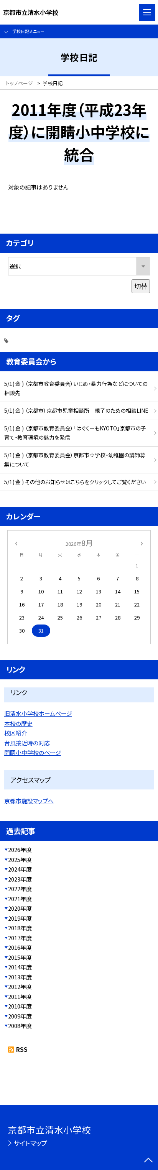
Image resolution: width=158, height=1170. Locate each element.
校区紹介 (15, 733)
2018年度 (20, 928)
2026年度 (20, 849)
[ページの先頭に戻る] (148, 1161)
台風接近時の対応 (27, 743)
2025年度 (20, 859)
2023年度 (20, 879)
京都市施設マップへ (29, 801)
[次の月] (142, 543)
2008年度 (20, 1026)
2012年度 (20, 986)
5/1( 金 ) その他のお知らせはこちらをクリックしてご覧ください (75, 482)
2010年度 (20, 1006)
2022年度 (20, 889)
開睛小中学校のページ (32, 752)
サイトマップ (30, 1143)
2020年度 (20, 908)
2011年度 (20, 996)
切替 (140, 286)
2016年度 (20, 947)
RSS (22, 1049)
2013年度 (20, 977)
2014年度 (20, 967)
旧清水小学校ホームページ (38, 713)
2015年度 (20, 957)
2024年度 (20, 869)
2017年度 (20, 938)
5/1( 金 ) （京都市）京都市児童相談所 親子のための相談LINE (76, 410)
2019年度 (20, 918)
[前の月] (16, 543)
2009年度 (20, 1016)
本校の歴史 (18, 723)
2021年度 (20, 899)
